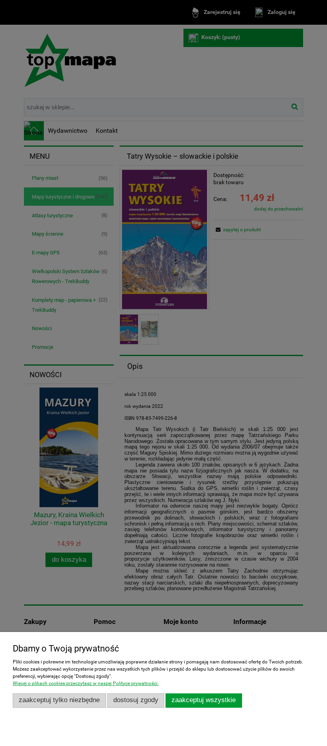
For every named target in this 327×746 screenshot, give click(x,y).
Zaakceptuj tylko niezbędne (59, 700)
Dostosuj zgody (135, 700)
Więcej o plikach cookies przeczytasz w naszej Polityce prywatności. (86, 683)
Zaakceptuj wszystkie (203, 700)
